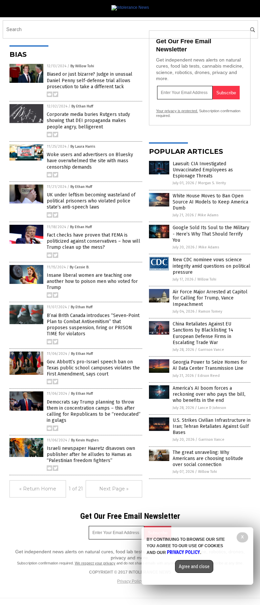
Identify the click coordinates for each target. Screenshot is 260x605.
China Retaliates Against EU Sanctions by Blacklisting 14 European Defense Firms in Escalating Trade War (203, 333)
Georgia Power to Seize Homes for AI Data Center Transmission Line (210, 365)
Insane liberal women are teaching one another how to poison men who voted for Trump (92, 281)
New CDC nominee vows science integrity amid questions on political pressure (211, 266)
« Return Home (37, 489)
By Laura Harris (82, 146)
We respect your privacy (95, 563)
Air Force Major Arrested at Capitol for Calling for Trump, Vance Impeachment (210, 298)
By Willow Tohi (82, 66)
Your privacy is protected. (177, 111)
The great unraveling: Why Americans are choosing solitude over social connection (208, 458)
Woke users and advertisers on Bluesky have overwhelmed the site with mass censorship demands (90, 161)
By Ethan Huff (82, 106)
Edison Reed (209, 375)
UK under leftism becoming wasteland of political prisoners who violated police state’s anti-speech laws (91, 201)
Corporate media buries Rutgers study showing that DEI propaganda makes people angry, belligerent (88, 120)
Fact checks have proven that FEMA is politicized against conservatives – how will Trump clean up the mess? (93, 241)
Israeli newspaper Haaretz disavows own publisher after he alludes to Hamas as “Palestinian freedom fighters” (91, 454)
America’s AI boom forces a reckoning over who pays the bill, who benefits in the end (209, 394)
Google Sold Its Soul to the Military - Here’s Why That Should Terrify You (211, 234)
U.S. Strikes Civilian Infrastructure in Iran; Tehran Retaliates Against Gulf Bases (212, 426)
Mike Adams (208, 215)
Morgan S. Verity (212, 183)
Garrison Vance (211, 349)
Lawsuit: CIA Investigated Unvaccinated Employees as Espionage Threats (203, 170)
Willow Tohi (206, 279)
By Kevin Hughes (85, 440)
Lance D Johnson (212, 408)
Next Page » (114, 489)
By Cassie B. (79, 267)
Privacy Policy (130, 581)
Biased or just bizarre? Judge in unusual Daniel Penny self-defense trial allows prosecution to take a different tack (89, 80)
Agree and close (194, 566)
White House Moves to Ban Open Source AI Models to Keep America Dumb (210, 202)
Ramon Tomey (210, 311)
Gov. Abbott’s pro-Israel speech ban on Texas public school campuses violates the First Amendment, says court (93, 368)
